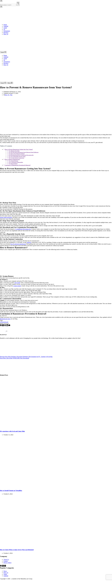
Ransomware (4, 322)
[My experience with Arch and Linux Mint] (33, 428)
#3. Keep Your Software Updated (16, 153)
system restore (17, 286)
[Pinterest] (5, 325)
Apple (5, 58)
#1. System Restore (13, 160)
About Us (6, 559)
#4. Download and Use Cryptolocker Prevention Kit (21, 155)
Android (6, 57)
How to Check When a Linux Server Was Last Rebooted (17, 549)
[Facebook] (1, 325)
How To (6, 65)
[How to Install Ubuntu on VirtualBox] (33, 487)
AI (4, 60)
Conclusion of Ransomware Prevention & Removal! (18, 165)
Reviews (6, 63)
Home (5, 55)
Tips (11, 95)
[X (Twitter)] (3, 325)
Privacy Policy (8, 562)
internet (29, 242)
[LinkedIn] (7, 325)
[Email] (9, 325)
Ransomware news (5, 319)
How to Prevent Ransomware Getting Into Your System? (19, 149)
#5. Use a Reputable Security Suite (17, 156)
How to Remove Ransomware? (12, 159)
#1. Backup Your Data (14, 151)
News (5, 571)
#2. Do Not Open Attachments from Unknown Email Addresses (23, 152)
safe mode (17, 282)
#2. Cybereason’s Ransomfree (16, 162)
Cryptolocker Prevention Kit (23, 229)
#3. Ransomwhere (13, 163)
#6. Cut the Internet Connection (16, 158)
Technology (7, 61)
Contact (6, 561)
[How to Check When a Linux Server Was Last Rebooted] (33, 546)
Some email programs (6, 217)
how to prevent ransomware (18, 244)
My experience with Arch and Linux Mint (12, 431)
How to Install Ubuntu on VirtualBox (11, 490)
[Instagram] (5, 566)
